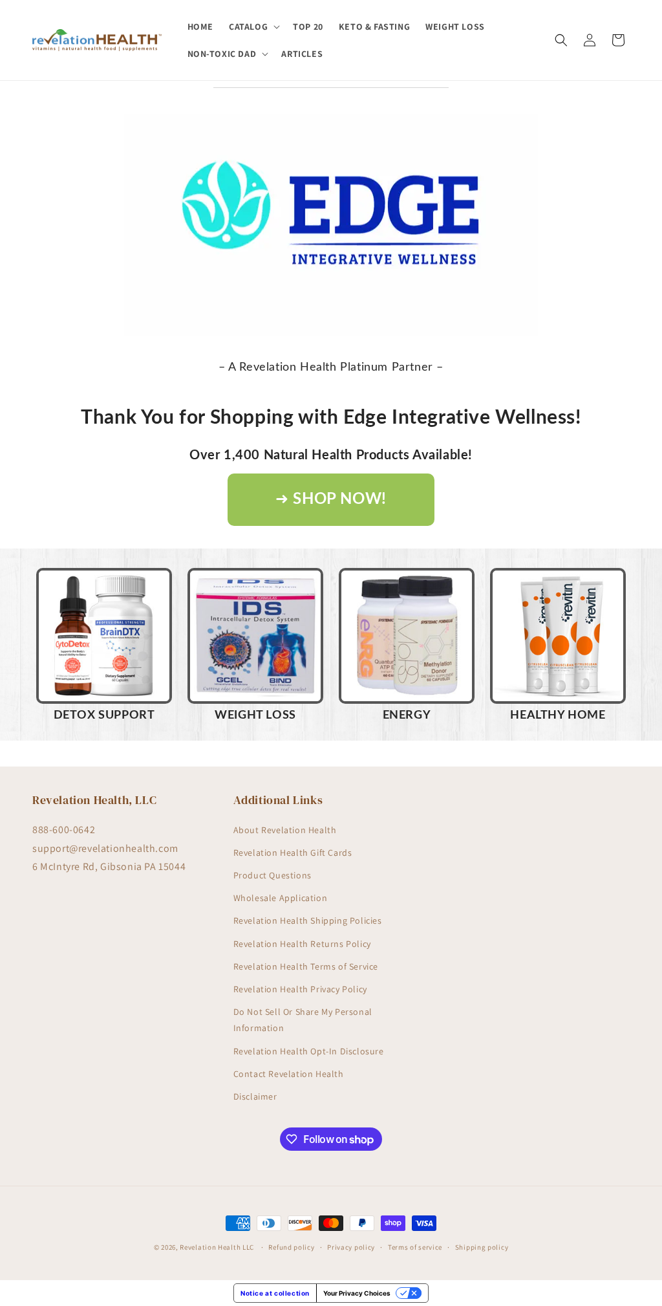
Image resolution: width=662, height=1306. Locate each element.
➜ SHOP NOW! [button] (331, 499)
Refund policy (291, 1247)
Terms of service (415, 1247)
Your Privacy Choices (356, 1293)
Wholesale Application (280, 898)
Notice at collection (275, 1293)
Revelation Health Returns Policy (302, 944)
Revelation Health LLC (217, 1247)
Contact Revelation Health (288, 1074)
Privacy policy (351, 1247)
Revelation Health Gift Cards (292, 852)
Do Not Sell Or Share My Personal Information (302, 1020)
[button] (253, 26)
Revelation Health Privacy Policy (300, 989)
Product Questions (272, 875)
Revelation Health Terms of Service (305, 966)
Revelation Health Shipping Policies (307, 920)
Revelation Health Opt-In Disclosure (308, 1051)
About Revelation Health (285, 830)
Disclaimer (255, 1096)
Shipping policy (482, 1247)
